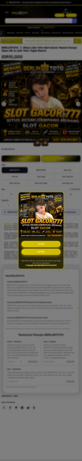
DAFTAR (41, 252)
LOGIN (41, 244)
